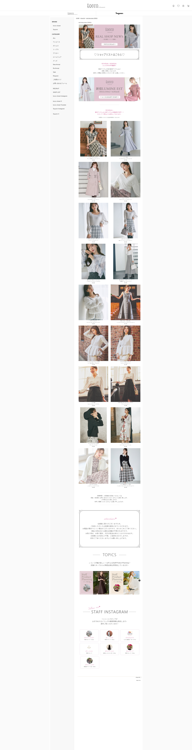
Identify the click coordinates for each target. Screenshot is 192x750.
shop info (82, 18)
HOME (77, 18)
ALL (54, 38)
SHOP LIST (56, 92)
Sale (54, 72)
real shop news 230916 (91, 18)
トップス (56, 49)
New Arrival (56, 64)
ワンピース (56, 42)
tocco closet (56, 25)
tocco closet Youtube (59, 105)
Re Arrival (56, 68)
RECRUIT (56, 88)
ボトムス (56, 46)
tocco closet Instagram (60, 96)
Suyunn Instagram (59, 108)
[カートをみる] (188, 7)
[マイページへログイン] (183, 7)
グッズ (55, 61)
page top (138, 680)
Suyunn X (56, 114)
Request (55, 76)
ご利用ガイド (57, 79)
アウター (56, 53)
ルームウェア (57, 57)
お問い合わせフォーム (60, 83)
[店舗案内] (173, 7)
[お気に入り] (178, 7)
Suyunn (55, 29)
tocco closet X (57, 101)
